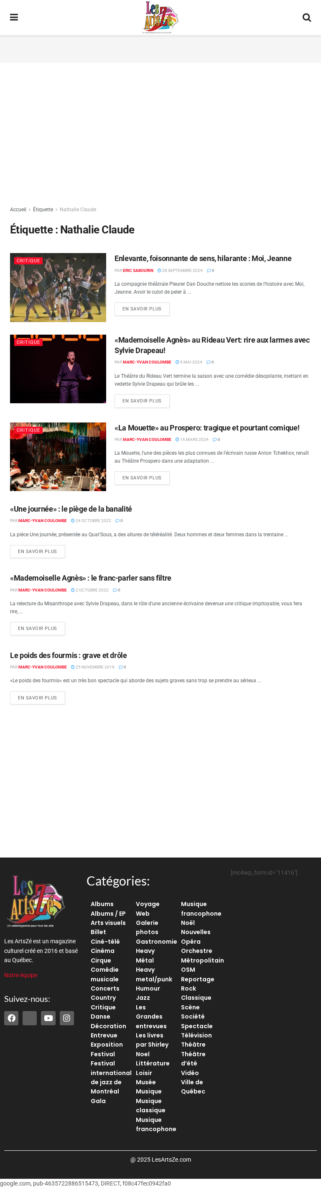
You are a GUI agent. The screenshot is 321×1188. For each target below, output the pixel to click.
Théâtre (193, 1044)
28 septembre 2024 (182, 270)
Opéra (191, 941)
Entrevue (104, 1035)
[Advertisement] (160, 47)
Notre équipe (20, 975)
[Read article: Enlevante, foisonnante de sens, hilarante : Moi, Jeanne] (58, 287)
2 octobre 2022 (92, 590)
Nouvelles (196, 932)
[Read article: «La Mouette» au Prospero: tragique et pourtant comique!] (58, 456)
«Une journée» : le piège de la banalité (71, 508)
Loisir (144, 1073)
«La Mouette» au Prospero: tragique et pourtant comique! (207, 427)
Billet (98, 932)
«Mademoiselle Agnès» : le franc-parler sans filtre (90, 578)
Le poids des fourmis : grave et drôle (68, 655)
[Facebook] (11, 1018)
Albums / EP (108, 913)
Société (193, 1016)
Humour (148, 988)
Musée (146, 1082)
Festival (103, 1054)
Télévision (196, 1035)
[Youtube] (48, 1018)
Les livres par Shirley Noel (152, 1044)
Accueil (18, 210)
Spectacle (197, 1026)
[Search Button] (307, 17)
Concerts (105, 988)
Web (143, 913)
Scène (190, 1007)
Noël (188, 923)
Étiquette (43, 210)
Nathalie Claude (78, 210)
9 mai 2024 (190, 362)
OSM (188, 969)
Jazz (143, 997)
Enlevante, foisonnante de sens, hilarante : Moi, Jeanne (203, 258)
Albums (102, 904)
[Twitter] (30, 1018)
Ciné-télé (105, 941)
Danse (100, 1016)
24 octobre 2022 (93, 520)
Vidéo (190, 1073)
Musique (149, 1091)
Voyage (148, 904)
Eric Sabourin (138, 270)
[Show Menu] (14, 17)
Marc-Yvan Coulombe (147, 362)
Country (103, 997)
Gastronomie (156, 941)
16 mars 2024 (194, 439)
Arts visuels (108, 923)
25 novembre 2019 (95, 667)
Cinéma (103, 951)
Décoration (108, 1026)
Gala (98, 1101)
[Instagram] (67, 1018)
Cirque (101, 960)
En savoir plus (146, 307)
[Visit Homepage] (160, 17)
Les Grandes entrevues (151, 1016)
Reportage (197, 979)
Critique (28, 261)
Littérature (153, 1063)
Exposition (107, 1044)
